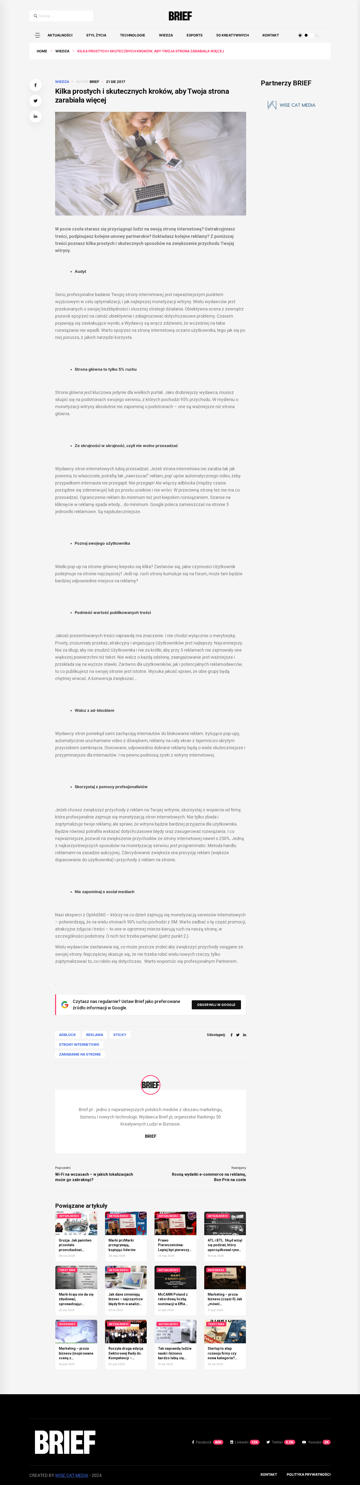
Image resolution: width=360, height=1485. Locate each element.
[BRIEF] (180, 16)
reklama (94, 1035)
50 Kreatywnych (232, 35)
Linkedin (246, 1442)
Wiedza (166, 35)
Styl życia (96, 35)
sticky (119, 1035)
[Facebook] (231, 1034)
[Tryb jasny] (300, 35)
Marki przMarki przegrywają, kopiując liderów (121, 1245)
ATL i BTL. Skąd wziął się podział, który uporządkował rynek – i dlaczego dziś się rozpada (225, 1249)
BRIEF (94, 82)
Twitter (283, 1442)
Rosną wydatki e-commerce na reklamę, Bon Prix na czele (209, 1177)
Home (42, 51)
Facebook (209, 1442)
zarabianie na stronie (80, 1054)
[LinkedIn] (244, 1034)
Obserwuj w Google (216, 1005)
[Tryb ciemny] (317, 35)
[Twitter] (238, 1034)
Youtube (318, 1442)
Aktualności (60, 35)
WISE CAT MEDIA (71, 1475)
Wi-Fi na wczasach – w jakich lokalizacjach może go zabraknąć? (94, 1177)
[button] (37, 35)
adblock (67, 1035)
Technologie (132, 35)
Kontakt (271, 35)
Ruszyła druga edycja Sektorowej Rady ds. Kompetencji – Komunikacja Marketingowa (125, 1358)
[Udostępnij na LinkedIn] (35, 116)
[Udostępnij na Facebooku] (35, 85)
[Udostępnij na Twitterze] (35, 101)
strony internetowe (79, 1044)
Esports (195, 35)
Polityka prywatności (309, 1474)
